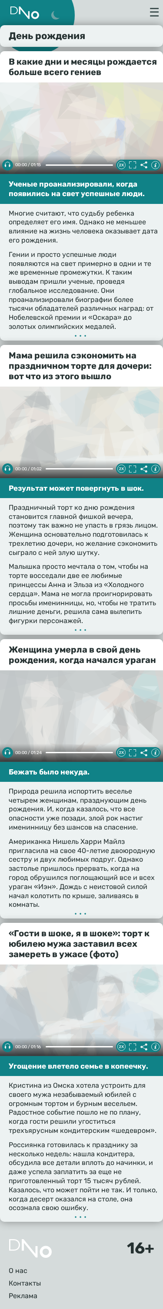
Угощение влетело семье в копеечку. (78, 1066)
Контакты (25, 1283)
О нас (18, 1270)
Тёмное (55, 15)
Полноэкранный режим (132, 165)
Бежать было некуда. (49, 772)
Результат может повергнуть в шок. (76, 488)
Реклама (23, 1296)
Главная (30, 1248)
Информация (155, 165)
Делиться (144, 165)
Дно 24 (24, 13)
